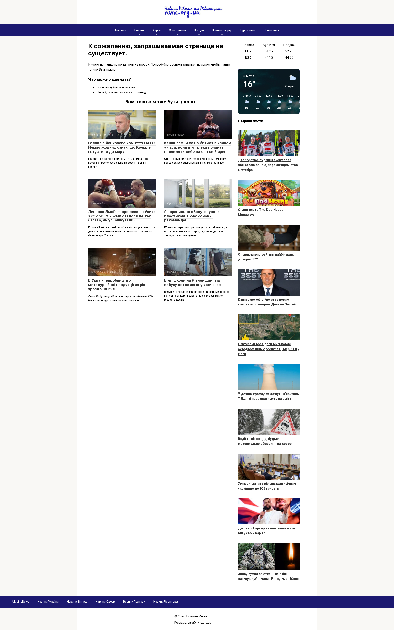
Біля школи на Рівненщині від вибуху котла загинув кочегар (192, 282)
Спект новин (177, 30)
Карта (157, 30)
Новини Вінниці (77, 601)
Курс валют (247, 30)
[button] (245, 102)
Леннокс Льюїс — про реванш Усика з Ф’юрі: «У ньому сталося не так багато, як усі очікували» (122, 216)
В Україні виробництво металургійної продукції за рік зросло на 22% (116, 284)
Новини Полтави (134, 601)
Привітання (271, 30)
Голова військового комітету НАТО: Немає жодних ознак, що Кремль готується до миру (122, 147)
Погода (199, 30)
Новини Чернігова (165, 601)
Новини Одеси (105, 601)
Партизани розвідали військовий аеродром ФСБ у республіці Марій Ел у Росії (268, 349)
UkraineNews (20, 601)
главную (125, 92)
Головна (120, 30)
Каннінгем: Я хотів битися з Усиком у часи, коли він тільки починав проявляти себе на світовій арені (197, 147)
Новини (139, 30)
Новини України (48, 601)
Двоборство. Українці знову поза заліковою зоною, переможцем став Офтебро (268, 165)
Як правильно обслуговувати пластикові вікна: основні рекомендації (192, 216)
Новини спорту (222, 30)
